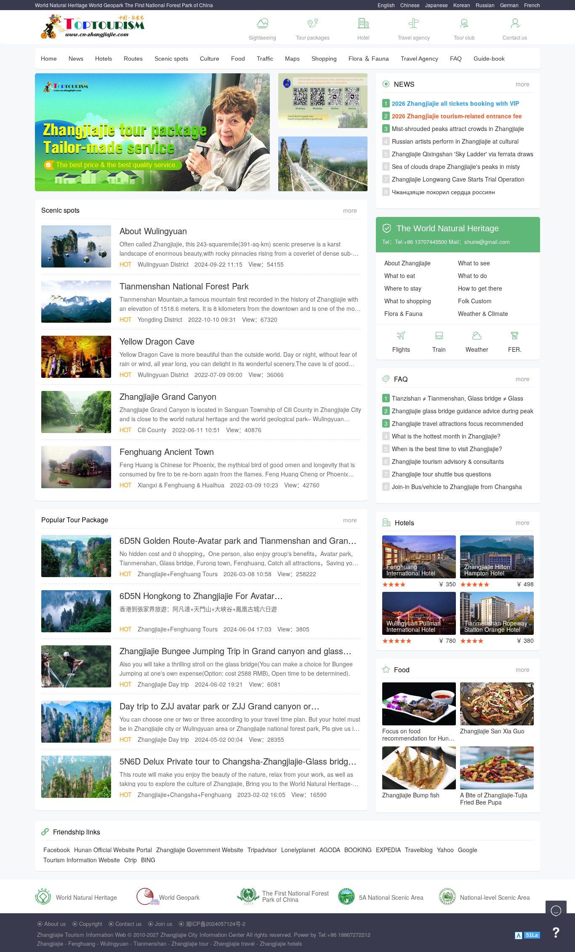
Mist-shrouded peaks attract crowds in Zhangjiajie (458, 128)
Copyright (90, 924)
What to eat (399, 275)
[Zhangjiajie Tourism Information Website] (93, 25)
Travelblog (419, 849)
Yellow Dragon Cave (157, 341)
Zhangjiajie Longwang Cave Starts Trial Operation (458, 179)
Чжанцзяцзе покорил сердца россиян (443, 191)
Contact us (128, 924)
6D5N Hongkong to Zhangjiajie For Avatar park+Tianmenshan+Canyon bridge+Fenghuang (209, 600)
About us (55, 924)
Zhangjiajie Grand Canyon (168, 396)
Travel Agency (419, 58)
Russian (485, 4)
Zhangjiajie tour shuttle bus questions (441, 474)
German (509, 4)
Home (49, 58)
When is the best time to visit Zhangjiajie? (447, 448)
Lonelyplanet (298, 849)
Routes (133, 58)
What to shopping (407, 301)
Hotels (103, 58)
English (386, 4)
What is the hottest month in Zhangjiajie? (446, 436)
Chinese (410, 4)
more (350, 210)
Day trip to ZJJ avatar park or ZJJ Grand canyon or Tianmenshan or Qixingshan (215, 711)
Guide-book (489, 58)
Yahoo (445, 849)
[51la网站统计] (519, 935)
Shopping (324, 58)
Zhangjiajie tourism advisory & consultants (448, 461)
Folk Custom (475, 301)
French (532, 4)
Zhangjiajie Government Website (199, 849)
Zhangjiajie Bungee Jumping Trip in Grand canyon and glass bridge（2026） (231, 656)
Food (238, 58)
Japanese (436, 4)
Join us (164, 924)
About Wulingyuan (153, 231)
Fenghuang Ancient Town (167, 451)
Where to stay (402, 288)
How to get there (480, 288)
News (76, 58)
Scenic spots (171, 58)
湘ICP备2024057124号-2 (215, 924)
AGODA (329, 849)
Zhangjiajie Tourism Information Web (81, 935)
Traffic (265, 58)
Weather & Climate (483, 313)
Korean (461, 4)
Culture (209, 58)
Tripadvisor (262, 849)
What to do (472, 275)
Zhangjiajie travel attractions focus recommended (457, 423)
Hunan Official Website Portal (113, 849)
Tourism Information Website (81, 860)
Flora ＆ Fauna (369, 58)
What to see (474, 263)
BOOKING (358, 849)
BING (148, 860)
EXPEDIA (388, 849)
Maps (292, 58)
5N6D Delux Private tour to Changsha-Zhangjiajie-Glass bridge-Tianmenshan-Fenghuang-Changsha (238, 766)
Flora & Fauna (403, 313)
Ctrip (130, 860)
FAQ (456, 58)
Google (467, 849)
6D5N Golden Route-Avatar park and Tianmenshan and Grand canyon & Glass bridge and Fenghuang (236, 545)
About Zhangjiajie (407, 263)
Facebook (56, 849)
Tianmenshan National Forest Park (184, 286)
